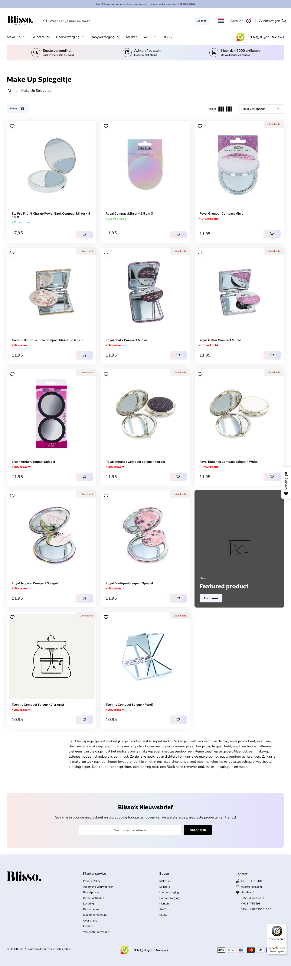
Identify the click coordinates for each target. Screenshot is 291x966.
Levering (88, 904)
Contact (88, 926)
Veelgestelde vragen (96, 932)
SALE (147, 37)
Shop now (211, 598)
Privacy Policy (91, 881)
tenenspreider (120, 766)
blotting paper (79, 766)
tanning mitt (149, 766)
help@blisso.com (251, 887)
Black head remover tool (185, 766)
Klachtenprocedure (95, 915)
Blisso (19, 949)
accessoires (242, 761)
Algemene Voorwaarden (98, 887)
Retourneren (91, 909)
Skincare (38, 37)
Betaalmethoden (93, 898)
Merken (132, 37)
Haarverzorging (67, 37)
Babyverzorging (103, 37)
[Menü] (284, 926)
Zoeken (201, 20)
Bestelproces (91, 892)
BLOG (167, 37)
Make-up (13, 37)
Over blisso (90, 921)
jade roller (100, 766)
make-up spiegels (219, 766)
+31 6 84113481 (251, 881)
